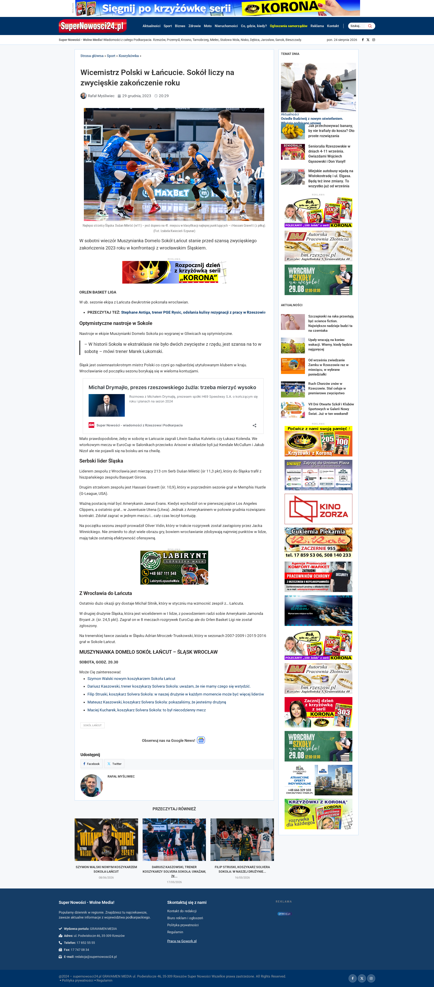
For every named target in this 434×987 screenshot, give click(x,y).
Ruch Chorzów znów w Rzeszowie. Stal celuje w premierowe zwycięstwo (327, 388)
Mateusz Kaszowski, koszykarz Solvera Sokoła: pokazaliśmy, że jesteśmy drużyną (156, 702)
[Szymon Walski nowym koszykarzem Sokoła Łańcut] (106, 839)
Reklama (317, 26)
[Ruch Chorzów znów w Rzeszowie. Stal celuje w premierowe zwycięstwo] (293, 389)
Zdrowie (195, 26)
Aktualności (151, 26)
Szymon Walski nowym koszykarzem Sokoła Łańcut (131, 678)
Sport (168, 26)
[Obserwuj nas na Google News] (201, 742)
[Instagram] (373, 40)
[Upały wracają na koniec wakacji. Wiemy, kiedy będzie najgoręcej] (293, 346)
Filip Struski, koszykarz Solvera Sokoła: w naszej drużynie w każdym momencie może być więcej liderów (175, 694)
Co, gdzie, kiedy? (254, 26)
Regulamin (104, 980)
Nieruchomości (226, 26)
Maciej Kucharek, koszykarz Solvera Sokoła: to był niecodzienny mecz (146, 710)
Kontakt (333, 26)
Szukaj (370, 26)
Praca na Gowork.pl (182, 941)
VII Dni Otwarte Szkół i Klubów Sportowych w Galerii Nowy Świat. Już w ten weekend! (331, 409)
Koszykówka (129, 55)
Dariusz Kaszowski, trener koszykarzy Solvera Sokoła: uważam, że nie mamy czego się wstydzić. (169, 686)
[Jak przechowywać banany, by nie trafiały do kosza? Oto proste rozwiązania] (293, 131)
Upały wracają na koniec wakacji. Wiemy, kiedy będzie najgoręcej (330, 344)
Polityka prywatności (77, 980)
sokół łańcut (92, 725)
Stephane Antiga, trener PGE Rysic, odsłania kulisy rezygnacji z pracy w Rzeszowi (192, 312)
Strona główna (92, 55)
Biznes (180, 26)
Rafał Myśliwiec (121, 776)
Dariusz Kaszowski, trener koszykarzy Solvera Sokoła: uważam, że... (174, 871)
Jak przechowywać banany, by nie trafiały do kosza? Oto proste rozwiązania (331, 131)
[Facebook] (363, 40)
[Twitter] (368, 40)
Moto (208, 26)
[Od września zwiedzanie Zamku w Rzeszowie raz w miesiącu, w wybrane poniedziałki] (293, 366)
